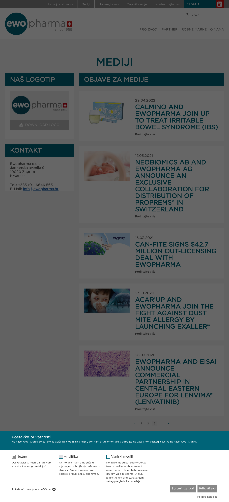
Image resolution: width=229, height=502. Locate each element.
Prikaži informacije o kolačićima (31, 489)
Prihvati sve (207, 488)
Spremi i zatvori (183, 488)
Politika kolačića (207, 496)
